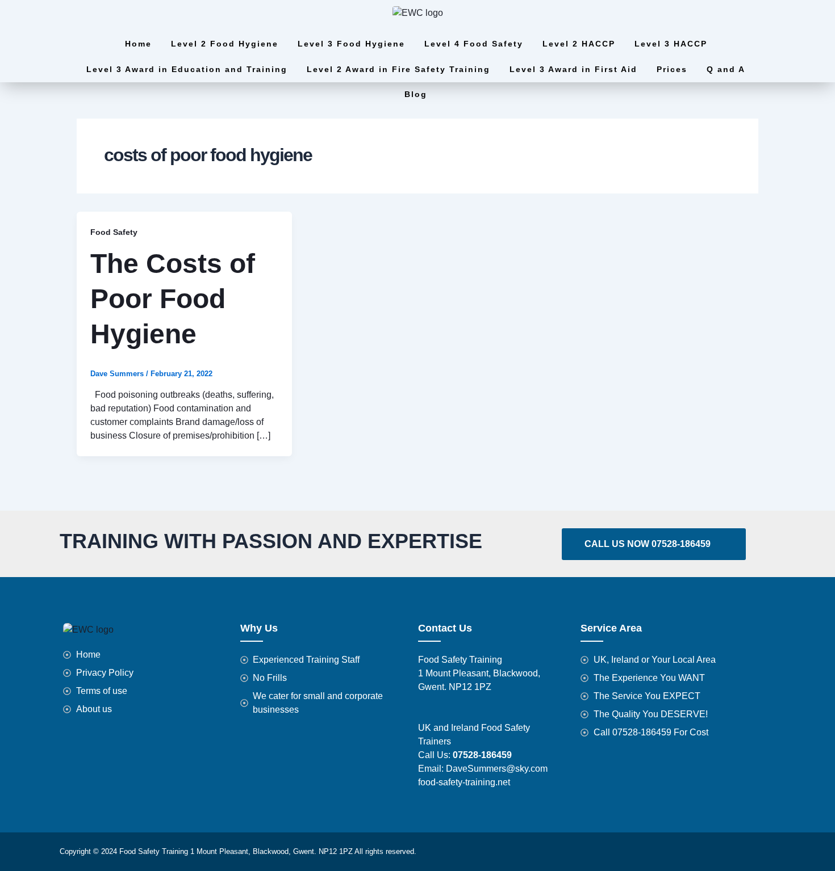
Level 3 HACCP (670, 43)
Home (138, 43)
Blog (415, 94)
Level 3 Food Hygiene (351, 43)
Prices (672, 69)
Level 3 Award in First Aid (573, 69)
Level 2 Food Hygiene (224, 43)
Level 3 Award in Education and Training (186, 69)
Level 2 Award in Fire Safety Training (398, 69)
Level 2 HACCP (578, 43)
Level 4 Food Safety (473, 43)
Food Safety (113, 232)
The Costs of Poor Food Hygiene (172, 299)
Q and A (726, 69)
